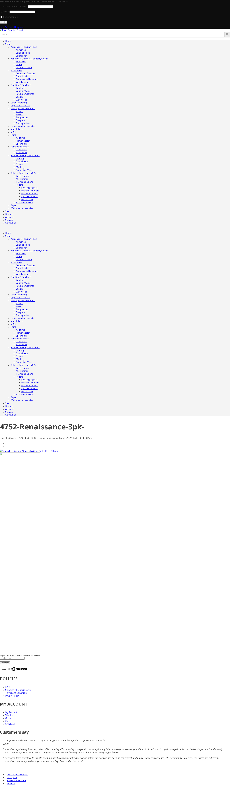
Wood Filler (21, 99)
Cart (7, 721)
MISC (13, 132)
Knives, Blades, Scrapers (23, 108)
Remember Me (10, 16)
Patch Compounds (25, 93)
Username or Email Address (14, 6)
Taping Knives (23, 123)
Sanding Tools (23, 52)
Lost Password (7, 27)
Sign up (9, 220)
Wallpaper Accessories (22, 208)
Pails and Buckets (24, 202)
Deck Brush (22, 76)
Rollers (19, 184)
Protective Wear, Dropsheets (25, 155)
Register (19, 27)
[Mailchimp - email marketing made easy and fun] (14, 671)
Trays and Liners (24, 181)
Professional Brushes (27, 79)
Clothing (20, 158)
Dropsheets (22, 161)
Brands (9, 214)
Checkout (10, 723)
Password (5, 11)
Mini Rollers (16, 129)
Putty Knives (22, 117)
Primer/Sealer (23, 140)
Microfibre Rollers (30, 190)
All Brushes (16, 70)
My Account (11, 712)
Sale (7, 211)
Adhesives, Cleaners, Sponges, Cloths (29, 58)
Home (8, 41)
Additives (20, 137)
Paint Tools (21, 152)
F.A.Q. (8, 687)
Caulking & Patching (21, 85)
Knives (19, 114)
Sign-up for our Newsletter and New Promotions (20, 656)
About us (9, 217)
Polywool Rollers (29, 193)
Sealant (19, 96)
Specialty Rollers (29, 196)
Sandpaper (21, 55)
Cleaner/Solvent (24, 67)
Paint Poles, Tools (20, 146)
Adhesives (21, 61)
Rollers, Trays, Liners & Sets (24, 173)
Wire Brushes (23, 82)
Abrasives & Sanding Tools (24, 46)
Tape (13, 205)
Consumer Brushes (25, 73)
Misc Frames (22, 178)
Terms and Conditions (16, 692)
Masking (20, 167)
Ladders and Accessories (23, 126)
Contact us (10, 222)
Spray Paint (21, 143)
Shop (8, 44)
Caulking (20, 88)
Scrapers (20, 120)
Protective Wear (24, 170)
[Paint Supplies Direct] (11, 30)
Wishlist (9, 715)
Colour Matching (19, 102)
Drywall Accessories (20, 105)
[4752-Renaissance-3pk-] (29, 451)
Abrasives (21, 49)
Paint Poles (21, 149)
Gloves (19, 164)
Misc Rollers (27, 199)
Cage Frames (22, 176)
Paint (13, 134)
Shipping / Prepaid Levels (18, 689)
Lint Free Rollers (29, 187)
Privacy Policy (12, 695)
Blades (19, 111)
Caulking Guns (23, 90)
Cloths (19, 64)
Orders (8, 718)
